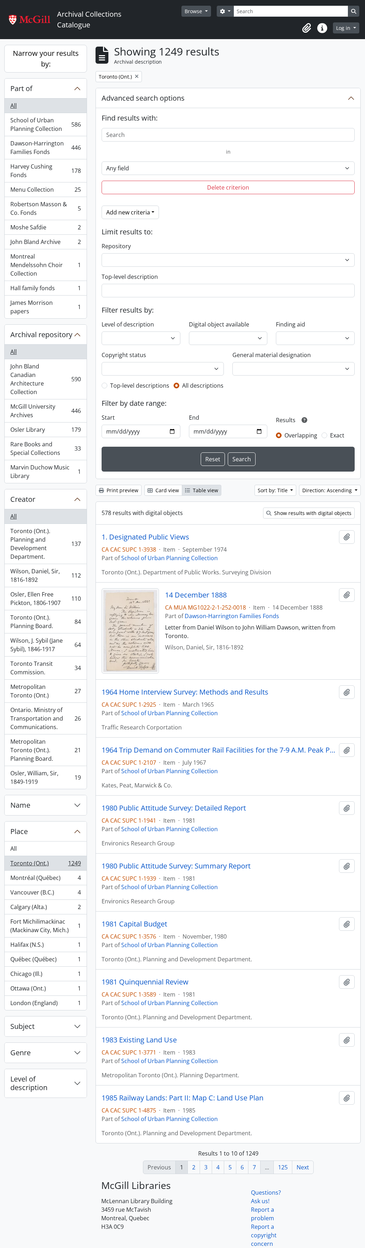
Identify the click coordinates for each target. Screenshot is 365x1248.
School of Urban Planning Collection (45, 124)
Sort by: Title (273, 490)
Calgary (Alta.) (45, 908)
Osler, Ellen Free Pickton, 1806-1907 (45, 598)
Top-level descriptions (139, 385)
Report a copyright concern (264, 1235)
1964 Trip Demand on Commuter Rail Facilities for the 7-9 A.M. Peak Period (219, 750)
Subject (22, 1026)
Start (108, 417)
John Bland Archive (45, 243)
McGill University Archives (45, 411)
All (13, 106)
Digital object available (219, 324)
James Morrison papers (45, 307)
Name (20, 805)
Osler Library (45, 431)
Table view (204, 490)
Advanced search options (143, 98)
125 (283, 1167)
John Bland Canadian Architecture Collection (45, 379)
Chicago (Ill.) (45, 975)
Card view (166, 490)
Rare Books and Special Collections (45, 448)
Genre (20, 1052)
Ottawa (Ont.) (45, 990)
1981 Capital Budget (134, 924)
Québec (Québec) (45, 961)
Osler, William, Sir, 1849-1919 (45, 777)
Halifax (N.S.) (45, 946)
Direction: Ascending (327, 490)
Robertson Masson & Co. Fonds (45, 208)
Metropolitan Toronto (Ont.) (45, 691)
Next (303, 1167)
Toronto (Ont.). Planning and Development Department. (45, 544)
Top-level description (130, 277)
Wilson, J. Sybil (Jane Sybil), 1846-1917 (45, 645)
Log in (344, 28)
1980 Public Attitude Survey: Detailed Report (174, 808)
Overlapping (300, 435)
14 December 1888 (196, 595)
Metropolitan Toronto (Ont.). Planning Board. (45, 750)
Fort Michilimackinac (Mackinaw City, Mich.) (45, 926)
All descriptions (202, 385)
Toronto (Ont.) (45, 865)
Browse (194, 11)
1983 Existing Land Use (139, 1040)
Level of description (28, 1083)
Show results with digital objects (312, 513)
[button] (306, 28)
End (194, 417)
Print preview (121, 490)
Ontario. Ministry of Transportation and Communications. (45, 718)
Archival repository (41, 334)
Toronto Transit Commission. (45, 668)
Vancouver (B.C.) (45, 894)
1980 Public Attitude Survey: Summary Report (176, 866)
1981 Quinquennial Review (145, 982)
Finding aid (290, 324)
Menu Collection (45, 191)
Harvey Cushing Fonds (45, 171)
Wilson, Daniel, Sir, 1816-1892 (45, 575)
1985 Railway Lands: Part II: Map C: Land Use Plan (182, 1098)
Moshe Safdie (45, 229)
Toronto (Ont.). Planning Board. (45, 622)
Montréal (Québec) (45, 879)
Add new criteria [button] (128, 212)
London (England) (45, 1004)
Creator (22, 499)
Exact (337, 435)
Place (19, 831)
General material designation (271, 355)
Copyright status (124, 355)
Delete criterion (228, 187)
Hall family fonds (45, 290)
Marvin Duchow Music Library (45, 471)
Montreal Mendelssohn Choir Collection (45, 265)
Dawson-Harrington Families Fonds (45, 147)
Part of (21, 88)
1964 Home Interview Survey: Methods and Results (185, 692)
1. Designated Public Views (145, 537)
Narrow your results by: (46, 58)
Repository (116, 246)
